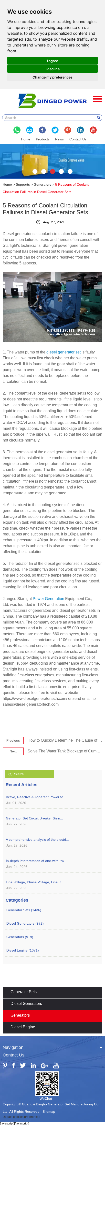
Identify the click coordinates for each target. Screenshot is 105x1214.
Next (13, 751)
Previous (13, 740)
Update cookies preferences (21, 1117)
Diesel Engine (22, 1027)
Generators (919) (19, 937)
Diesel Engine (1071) (22, 950)
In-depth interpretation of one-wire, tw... (36, 861)
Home (25, 139)
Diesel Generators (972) (25, 923)
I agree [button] (52, 61)
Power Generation (48, 599)
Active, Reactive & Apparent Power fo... (36, 797)
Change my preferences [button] (52, 77)
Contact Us (77, 139)
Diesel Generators (26, 1003)
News (59, 139)
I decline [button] (53, 69)
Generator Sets (23, 992)
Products (43, 139)
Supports (23, 184)
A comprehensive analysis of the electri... (37, 839)
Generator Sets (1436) (23, 910)
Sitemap (48, 1111)
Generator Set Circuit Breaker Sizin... (34, 818)
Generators (42, 184)
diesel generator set (63, 352)
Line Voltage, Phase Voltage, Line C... (35, 882)
